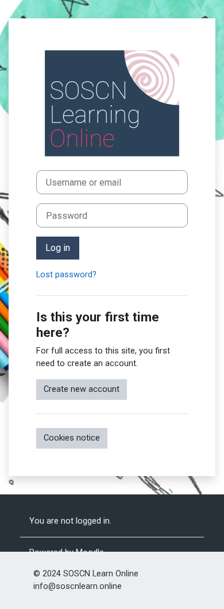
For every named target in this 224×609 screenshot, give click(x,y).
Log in (57, 247)
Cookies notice (72, 438)
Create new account (81, 389)
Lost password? (66, 274)
